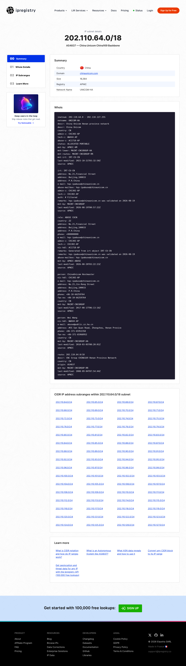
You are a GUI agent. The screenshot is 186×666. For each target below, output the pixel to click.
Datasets (87, 643)
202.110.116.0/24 (64, 508)
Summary (18, 58)
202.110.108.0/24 (64, 492)
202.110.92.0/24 (64, 459)
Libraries (87, 655)
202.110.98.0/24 (125, 467)
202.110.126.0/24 (125, 525)
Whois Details (20, 67)
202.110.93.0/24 (94, 459)
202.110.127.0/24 (156, 525)
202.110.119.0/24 (156, 508)
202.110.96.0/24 (64, 467)
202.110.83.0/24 (156, 434)
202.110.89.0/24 (94, 451)
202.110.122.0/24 (125, 516)
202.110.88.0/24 (64, 451)
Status (139, 10)
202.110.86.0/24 (125, 443)
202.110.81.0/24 (94, 434)
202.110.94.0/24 (125, 459)
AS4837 (71, 45)
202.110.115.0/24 (156, 500)
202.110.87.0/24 (156, 443)
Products (59, 10)
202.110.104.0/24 (64, 484)
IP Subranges (20, 75)
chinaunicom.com (89, 73)
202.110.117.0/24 (94, 508)
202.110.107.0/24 (156, 484)
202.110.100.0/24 (64, 475)
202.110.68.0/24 (64, 410)
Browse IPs (52, 643)
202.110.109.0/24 (95, 492)
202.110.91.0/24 (156, 451)
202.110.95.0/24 (156, 459)
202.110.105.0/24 (95, 484)
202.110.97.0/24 (94, 467)
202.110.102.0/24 (125, 475)
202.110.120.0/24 (64, 516)
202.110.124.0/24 (64, 525)
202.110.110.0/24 (125, 492)
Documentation (90, 647)
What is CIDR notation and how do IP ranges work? (67, 553)
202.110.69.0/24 (94, 410)
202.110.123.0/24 (156, 516)
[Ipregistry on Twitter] (150, 636)
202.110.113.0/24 (94, 500)
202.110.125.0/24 (95, 525)
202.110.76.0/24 (64, 426)
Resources (98, 10)
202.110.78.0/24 (125, 426)
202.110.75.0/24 (156, 418)
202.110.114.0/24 (125, 500)
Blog (49, 638)
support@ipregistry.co (159, 651)
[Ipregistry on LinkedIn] (161, 636)
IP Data (50, 655)
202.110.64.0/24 (64, 402)
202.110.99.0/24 (156, 467)
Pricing (125, 10)
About (18, 638)
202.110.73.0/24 (94, 418)
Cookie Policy (120, 638)
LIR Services (78, 10)
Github (86, 651)
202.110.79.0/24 (156, 426)
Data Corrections (56, 647)
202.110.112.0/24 (64, 500)
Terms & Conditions (123, 651)
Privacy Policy (120, 647)
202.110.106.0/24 (125, 484)
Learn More (19, 83)
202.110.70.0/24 (125, 410)
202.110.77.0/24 (94, 426)
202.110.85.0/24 (94, 443)
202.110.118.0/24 (125, 508)
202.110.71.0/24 (156, 410)
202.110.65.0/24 (94, 402)
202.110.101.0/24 (94, 475)
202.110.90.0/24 (125, 451)
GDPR (116, 643)
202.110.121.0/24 (94, 516)
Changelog (88, 638)
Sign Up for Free (168, 10)
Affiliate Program (23, 643)
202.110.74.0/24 (125, 418)
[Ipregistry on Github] (156, 636)
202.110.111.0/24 (156, 492)
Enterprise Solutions (57, 651)
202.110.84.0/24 (64, 443)
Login (150, 10)
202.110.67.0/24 (156, 402)
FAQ (17, 647)
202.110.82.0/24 (125, 434)
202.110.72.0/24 (64, 418)
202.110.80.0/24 (64, 434)
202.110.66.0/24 (125, 402)
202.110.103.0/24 (156, 475)
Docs (114, 10)
